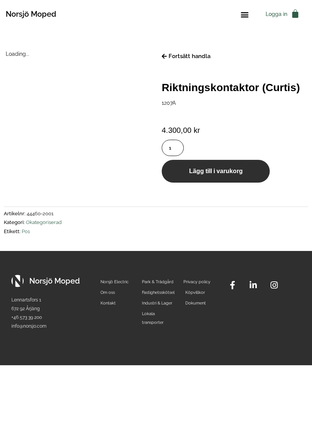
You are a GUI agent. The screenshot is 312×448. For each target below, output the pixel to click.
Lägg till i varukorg (216, 171)
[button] (244, 14)
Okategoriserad (44, 222)
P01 (26, 231)
